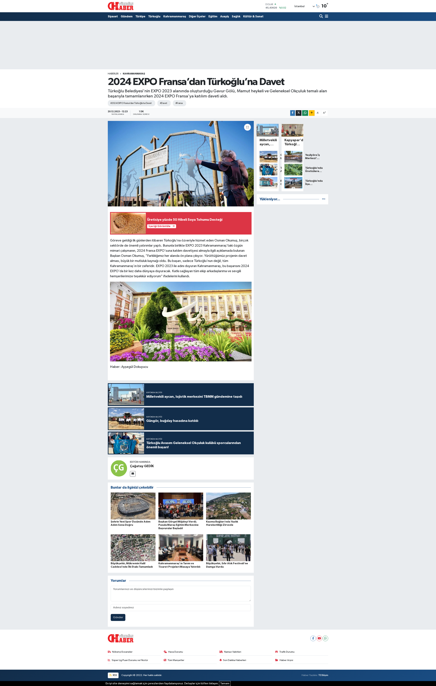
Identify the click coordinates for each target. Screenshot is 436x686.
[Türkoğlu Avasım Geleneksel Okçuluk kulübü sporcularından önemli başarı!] (268, 169)
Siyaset (113, 16)
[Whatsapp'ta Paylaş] (305, 113)
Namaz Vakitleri (232, 652)
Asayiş (224, 16)
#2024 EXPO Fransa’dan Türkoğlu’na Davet (131, 103)
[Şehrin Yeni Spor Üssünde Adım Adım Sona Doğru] (133, 505)
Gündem (127, 16)
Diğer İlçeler (197, 16)
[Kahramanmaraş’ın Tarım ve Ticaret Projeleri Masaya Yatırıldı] (180, 547)
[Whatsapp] (325, 638)
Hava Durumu (175, 652)
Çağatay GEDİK (142, 466)
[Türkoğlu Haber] (120, 6)
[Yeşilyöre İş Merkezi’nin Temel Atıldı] (292, 156)
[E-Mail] (133, 474)
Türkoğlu (154, 16)
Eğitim (212, 16)
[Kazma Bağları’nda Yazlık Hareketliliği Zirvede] (228, 505)
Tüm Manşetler (176, 660)
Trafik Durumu (286, 652)
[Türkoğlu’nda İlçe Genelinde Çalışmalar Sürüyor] (292, 183)
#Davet (163, 103)
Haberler (113, 74)
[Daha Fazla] (312, 113)
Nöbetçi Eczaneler (122, 652)
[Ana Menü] (326, 16)
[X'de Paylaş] (298, 113)
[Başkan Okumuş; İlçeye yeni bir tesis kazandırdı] (268, 183)
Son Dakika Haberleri (234, 660)
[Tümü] (323, 199)
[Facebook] (313, 638)
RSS (114, 675)
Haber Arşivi (286, 660)
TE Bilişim (323, 675)
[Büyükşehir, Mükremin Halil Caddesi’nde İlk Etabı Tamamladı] (133, 547)
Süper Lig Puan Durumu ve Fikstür (130, 660)
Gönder (118, 617)
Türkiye (140, 16)
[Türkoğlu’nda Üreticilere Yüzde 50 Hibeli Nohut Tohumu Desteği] (292, 169)
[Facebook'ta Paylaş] (292, 113)
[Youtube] (319, 638)
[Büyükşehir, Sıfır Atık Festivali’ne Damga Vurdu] (228, 547)
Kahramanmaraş (174, 16)
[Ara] (321, 16)
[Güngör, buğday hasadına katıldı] (268, 156)
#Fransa (179, 103)
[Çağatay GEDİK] (119, 468)
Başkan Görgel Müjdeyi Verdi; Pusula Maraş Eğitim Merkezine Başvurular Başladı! (178, 524)
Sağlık (236, 16)
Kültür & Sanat (253, 16)
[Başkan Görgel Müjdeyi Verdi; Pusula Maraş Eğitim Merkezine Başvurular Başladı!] (180, 505)
